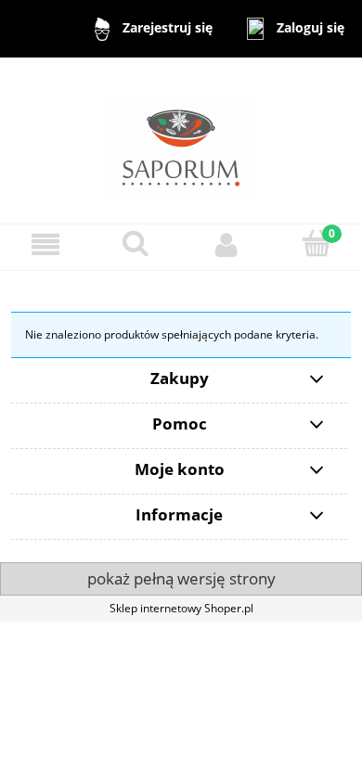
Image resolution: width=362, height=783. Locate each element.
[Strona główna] (181, 139)
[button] (45, 244)
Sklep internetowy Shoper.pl (181, 608)
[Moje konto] (226, 244)
